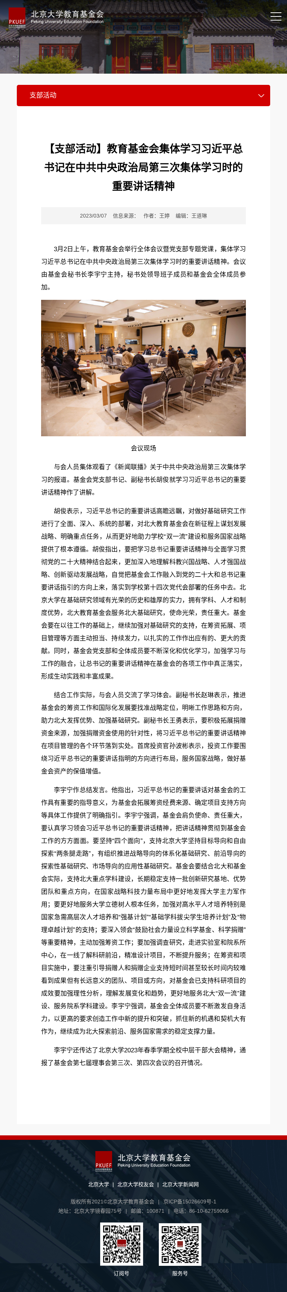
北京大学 (98, 1184)
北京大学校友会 (135, 1184)
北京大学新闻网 (180, 1184)
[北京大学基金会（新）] (110, 17)
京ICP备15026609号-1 (189, 1202)
